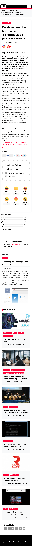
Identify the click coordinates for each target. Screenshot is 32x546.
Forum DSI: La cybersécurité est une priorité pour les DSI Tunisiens (15, 411)
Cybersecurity (8, 333)
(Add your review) (6, 229)
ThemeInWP (18, 544)
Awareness (7, 370)
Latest (22, 370)
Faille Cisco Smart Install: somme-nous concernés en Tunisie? (15, 445)
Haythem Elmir (11, 169)
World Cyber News (19, 373)
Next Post (5, 254)
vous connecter (15, 244)
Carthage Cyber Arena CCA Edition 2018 (15, 340)
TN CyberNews (7, 22)
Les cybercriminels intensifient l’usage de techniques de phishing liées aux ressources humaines (15, 378)
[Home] (3, 6)
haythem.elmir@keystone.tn (16, 173)
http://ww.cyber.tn (13, 176)
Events (15, 333)
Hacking (5, 257)
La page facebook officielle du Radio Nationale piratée (14, 479)
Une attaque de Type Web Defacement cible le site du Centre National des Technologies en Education (15, 513)
